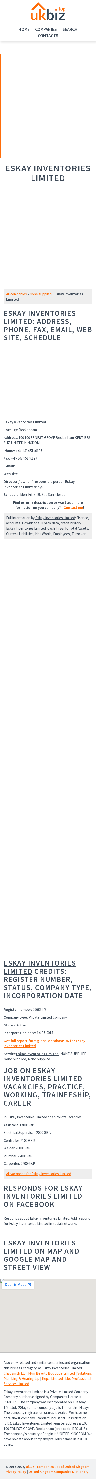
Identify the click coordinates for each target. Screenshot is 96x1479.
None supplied (41, 294)
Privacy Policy (15, 1471)
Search (70, 29)
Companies (46, 29)
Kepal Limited (52, 1378)
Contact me (73, 507)
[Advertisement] (35, 105)
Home (24, 29)
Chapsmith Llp (15, 1373)
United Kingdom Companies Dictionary (58, 1471)
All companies (16, 294)
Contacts (48, 35)
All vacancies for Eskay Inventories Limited (38, 1173)
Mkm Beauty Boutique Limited (51, 1373)
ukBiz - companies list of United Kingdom (58, 1466)
